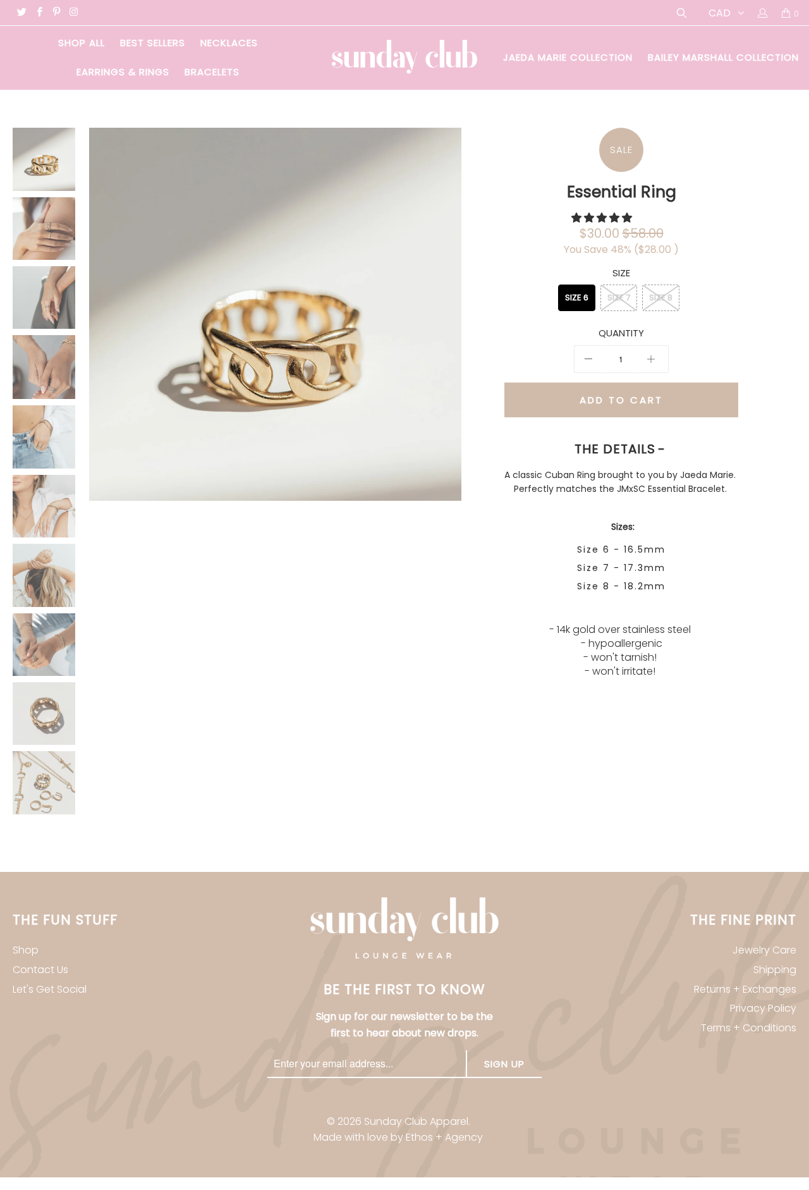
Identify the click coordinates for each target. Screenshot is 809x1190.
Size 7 (618, 297)
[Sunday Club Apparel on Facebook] (38, 13)
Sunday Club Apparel (416, 1121)
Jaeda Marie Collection (568, 57)
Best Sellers (152, 42)
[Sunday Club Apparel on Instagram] (73, 13)
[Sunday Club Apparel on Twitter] (21, 13)
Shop (26, 950)
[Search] (680, 13)
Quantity (621, 333)
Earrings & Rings (122, 71)
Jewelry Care (764, 950)
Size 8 (660, 297)
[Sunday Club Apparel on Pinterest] (56, 13)
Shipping (774, 969)
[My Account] (762, 12)
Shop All (81, 42)
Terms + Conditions (748, 1028)
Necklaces (229, 42)
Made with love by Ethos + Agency (398, 1137)
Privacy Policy (763, 1008)
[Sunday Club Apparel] (404, 58)
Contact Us (40, 969)
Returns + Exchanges (745, 989)
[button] (601, 218)
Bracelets (212, 71)
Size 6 (576, 297)
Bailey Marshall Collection (723, 57)
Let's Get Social (50, 989)
